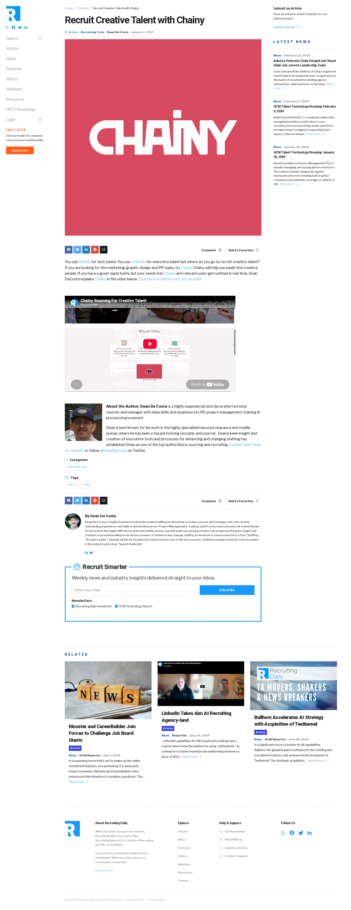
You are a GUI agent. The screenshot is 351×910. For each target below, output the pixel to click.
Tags (74, 478)
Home (69, 8)
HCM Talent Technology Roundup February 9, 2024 (305, 109)
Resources (15, 99)
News (11, 58)
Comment (209, 250)
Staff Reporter (90, 755)
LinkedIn (138, 262)
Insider (16, 130)
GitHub (84, 262)
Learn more (103, 870)
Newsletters (82, 601)
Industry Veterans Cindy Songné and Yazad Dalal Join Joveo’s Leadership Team (305, 63)
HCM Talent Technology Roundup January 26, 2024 (304, 154)
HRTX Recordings (21, 109)
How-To (72, 484)
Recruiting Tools (92, 32)
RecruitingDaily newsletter (94, 606)
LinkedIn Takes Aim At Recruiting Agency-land (196, 716)
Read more (314, 134)
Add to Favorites (241, 250)
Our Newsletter (234, 831)
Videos (11, 79)
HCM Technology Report (135, 606)
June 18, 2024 (299, 739)
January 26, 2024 (296, 147)
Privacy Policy (157, 899)
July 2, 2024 (111, 755)
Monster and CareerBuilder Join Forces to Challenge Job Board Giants (102, 733)
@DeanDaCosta (113, 450)
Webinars (14, 89)
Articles (12, 48)
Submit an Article (288, 8)
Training (183, 880)
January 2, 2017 (142, 32)
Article (73, 32)
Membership (20, 150)
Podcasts (14, 68)
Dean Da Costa (117, 32)
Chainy (186, 268)
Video (87, 484)
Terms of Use (135, 899)
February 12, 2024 (297, 55)
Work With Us (233, 839)
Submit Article (284, 27)
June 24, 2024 (199, 735)
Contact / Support (236, 856)
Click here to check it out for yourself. (170, 279)
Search (12, 38)
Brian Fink (179, 735)
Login (10, 119)
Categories (78, 460)
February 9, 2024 (296, 101)
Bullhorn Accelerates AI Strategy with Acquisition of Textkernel (288, 721)
